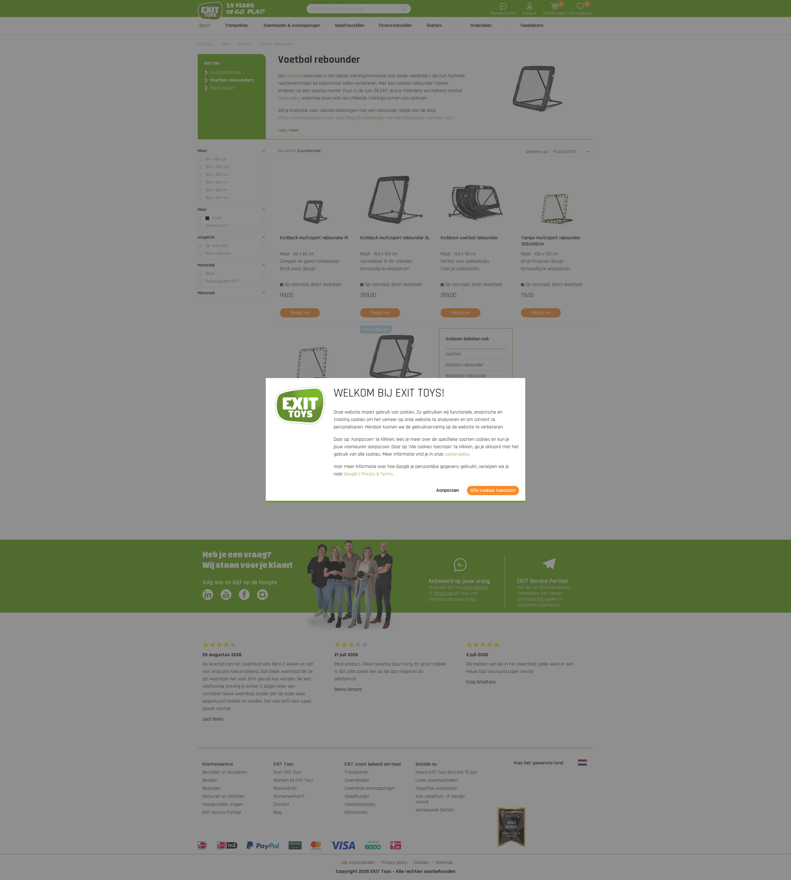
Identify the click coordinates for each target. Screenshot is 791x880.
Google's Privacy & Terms (368, 474)
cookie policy (457, 454)
